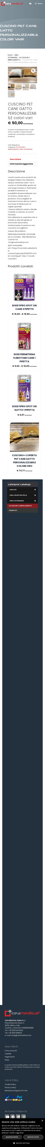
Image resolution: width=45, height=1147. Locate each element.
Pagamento (10, 1057)
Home (10, 55)
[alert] (22, 1132)
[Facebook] (12, 1116)
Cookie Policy (10, 1084)
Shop (7, 1060)
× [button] (42, 1121)
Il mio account (11, 1050)
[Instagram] (23, 1116)
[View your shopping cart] (30, 3)
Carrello (8, 1054)
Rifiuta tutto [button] (33, 1137)
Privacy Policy (10, 1087)
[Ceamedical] (12, 3)
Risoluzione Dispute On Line (16, 1090)
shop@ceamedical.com (21, 1035)
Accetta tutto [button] (12, 1137)
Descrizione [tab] (15, 159)
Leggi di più (19, 1133)
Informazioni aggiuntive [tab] (21, 164)
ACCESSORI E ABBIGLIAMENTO (19, 58)
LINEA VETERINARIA (13, 56)
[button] (33, 71)
